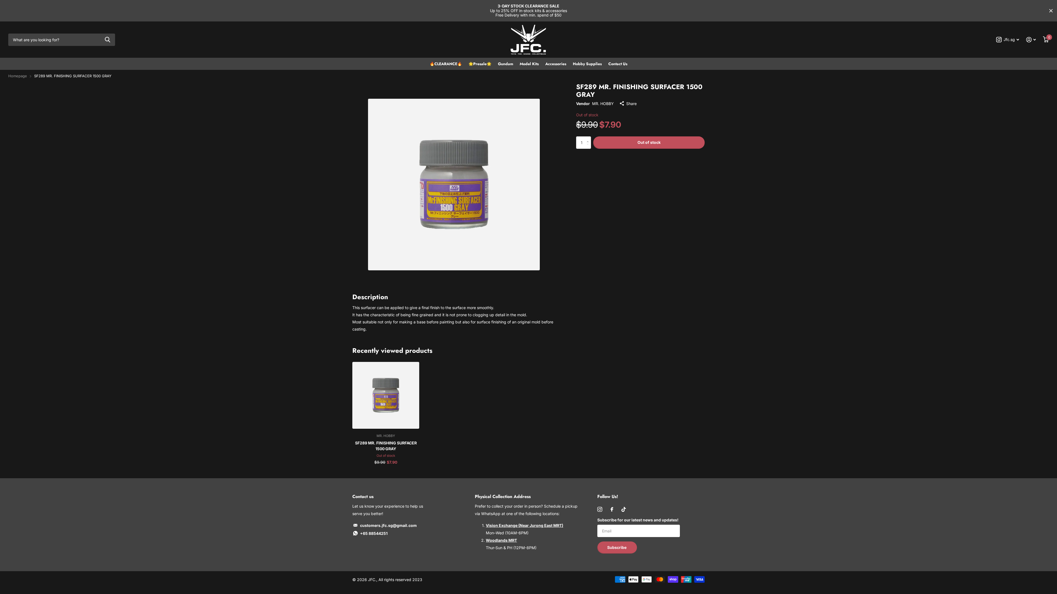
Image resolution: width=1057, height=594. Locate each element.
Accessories (555, 64)
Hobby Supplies (587, 64)
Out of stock (649, 142)
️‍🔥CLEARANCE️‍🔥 (446, 64)
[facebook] (612, 509)
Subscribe (617, 547)
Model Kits (529, 64)
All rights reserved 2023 (400, 579)
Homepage (17, 76)
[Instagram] (599, 509)
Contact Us (617, 64)
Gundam (505, 64)
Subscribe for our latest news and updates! (638, 520)
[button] (589, 138)
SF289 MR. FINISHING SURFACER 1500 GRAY (386, 446)
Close (1051, 10)
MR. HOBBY (603, 103)
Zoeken (107, 40)
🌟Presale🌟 (479, 64)
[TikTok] (624, 509)
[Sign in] (1031, 40)
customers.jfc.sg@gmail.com (388, 525)
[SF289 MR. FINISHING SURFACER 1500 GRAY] (385, 395)
